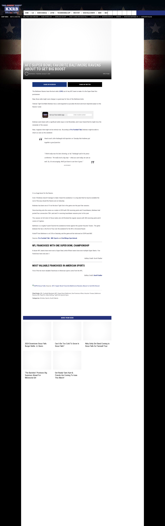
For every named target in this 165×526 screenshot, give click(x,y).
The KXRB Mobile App (63, 13)
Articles (42, 298)
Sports (47, 298)
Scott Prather (97, 275)
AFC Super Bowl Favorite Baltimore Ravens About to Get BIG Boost (76, 286)
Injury (67, 295)
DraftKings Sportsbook (69, 238)
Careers (118, 17)
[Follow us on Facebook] (119, 13)
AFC (56, 293)
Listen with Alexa (146, 17)
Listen (52, 13)
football (45, 293)
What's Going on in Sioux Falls (78, 17)
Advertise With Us (107, 17)
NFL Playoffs (41, 295)
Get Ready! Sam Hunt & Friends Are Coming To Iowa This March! (66, 375)
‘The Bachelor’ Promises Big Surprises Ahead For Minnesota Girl (36, 375)
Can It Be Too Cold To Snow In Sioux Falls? (67, 344)
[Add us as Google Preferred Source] (115, 13)
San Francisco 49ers (78, 293)
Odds (47, 295)
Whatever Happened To (131, 17)
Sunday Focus (95, 17)
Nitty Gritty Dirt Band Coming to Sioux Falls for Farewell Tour (97, 344)
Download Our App (60, 17)
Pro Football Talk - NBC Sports (48, 238)
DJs (33, 13)
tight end (57, 295)
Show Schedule (42, 13)
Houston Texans (89, 293)
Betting (51, 295)
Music (106, 13)
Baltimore (68, 293)
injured (63, 295)
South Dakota (54, 298)
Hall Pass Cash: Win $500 (30, 17)
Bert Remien (32, 73)
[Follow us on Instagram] (124, 13)
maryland (51, 293)
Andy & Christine (15, 17)
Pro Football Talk (76, 130)
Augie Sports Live (46, 17)
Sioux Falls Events (89, 13)
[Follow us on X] (129, 13)
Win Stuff (76, 13)
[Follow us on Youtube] (134, 13)
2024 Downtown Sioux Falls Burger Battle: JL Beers (36, 344)
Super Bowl (61, 293)
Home (27, 13)
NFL (41, 293)
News (100, 13)
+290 (61, 91)
